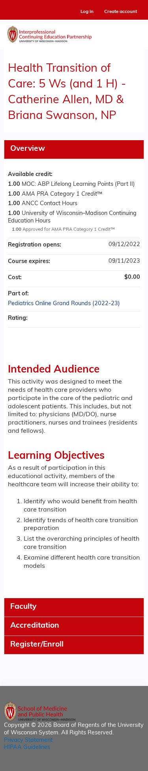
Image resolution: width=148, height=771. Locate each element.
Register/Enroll (37, 645)
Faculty (23, 607)
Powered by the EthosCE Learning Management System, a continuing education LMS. (116, 765)
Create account (120, 11)
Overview (27, 149)
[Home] (74, 32)
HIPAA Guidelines (27, 748)
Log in (87, 12)
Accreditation (34, 626)
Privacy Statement (28, 740)
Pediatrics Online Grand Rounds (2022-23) (64, 304)
